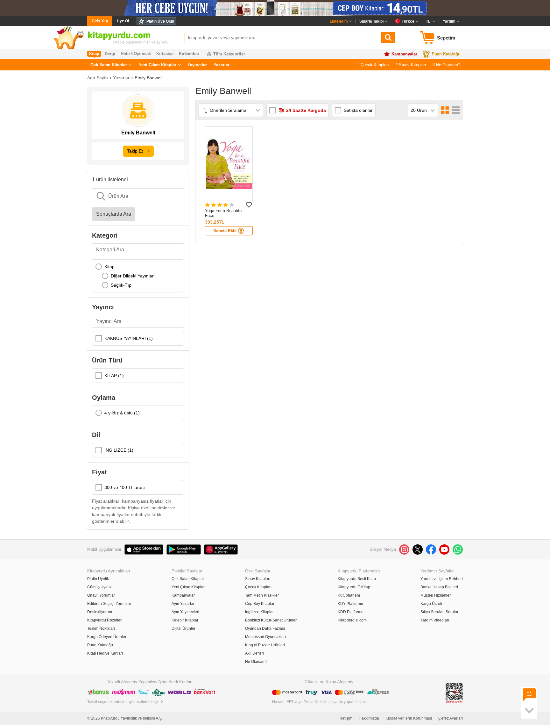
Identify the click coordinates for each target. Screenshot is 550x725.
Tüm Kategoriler (229, 54)
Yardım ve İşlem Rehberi (441, 579)
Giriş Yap (100, 21)
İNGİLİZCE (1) (118, 450)
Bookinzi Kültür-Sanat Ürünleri (271, 620)
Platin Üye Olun (160, 21)
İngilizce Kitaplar (259, 612)
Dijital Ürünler (183, 628)
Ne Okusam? (448, 64)
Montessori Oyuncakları (265, 637)
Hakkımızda (369, 718)
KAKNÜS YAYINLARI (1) (128, 338)
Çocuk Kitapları (375, 64)
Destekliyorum (99, 612)
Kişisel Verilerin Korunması (408, 718)
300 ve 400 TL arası (124, 487)
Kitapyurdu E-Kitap (354, 587)
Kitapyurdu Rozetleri (105, 620)
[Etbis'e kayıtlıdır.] (454, 692)
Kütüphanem (349, 595)
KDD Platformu (350, 612)
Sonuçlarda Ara (113, 214)
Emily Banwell (148, 77)
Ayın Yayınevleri (185, 612)
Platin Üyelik (98, 579)
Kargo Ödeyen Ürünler (106, 637)
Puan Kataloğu (446, 54)
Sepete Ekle (224, 230)
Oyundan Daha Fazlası (265, 628)
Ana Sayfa (97, 77)
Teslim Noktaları (101, 628)
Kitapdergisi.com (352, 620)
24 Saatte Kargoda (306, 110)
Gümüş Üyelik (99, 587)
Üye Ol (123, 21)
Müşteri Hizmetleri (436, 595)
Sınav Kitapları (412, 64)
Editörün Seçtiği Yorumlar (109, 603)
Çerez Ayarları (450, 718)
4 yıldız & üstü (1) (122, 412)
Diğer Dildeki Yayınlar (132, 275)
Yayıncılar (197, 64)
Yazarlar (221, 64)
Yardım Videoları (434, 620)
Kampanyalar (404, 54)
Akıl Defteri (254, 653)
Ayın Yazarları (183, 603)
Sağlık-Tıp (121, 285)
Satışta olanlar (358, 110)
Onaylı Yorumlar (101, 595)
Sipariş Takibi (371, 21)
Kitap (109, 266)
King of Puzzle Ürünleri (265, 645)
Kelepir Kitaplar (185, 620)
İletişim (346, 718)
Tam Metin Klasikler (262, 595)
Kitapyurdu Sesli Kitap (357, 579)
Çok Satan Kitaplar (108, 64)
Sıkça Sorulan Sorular (439, 612)
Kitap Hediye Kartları (105, 653)
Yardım (449, 21)
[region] (138, 276)
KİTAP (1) (114, 375)
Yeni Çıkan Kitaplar (157, 64)
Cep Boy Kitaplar (259, 603)
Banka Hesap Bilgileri (439, 587)
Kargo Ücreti (431, 603)
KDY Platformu (350, 603)
